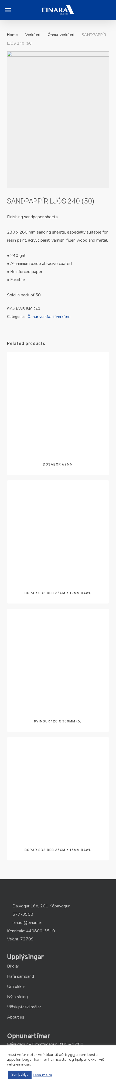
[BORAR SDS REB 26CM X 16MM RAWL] (58, 788)
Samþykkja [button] (19, 1074)
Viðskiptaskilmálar (24, 1007)
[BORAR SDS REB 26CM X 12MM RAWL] (58, 531)
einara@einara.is (26, 923)
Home (12, 34)
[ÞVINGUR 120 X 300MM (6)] (58, 659)
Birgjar (13, 966)
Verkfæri (32, 34)
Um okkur (16, 987)
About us (15, 1017)
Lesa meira (42, 1075)
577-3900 (22, 914)
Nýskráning (17, 997)
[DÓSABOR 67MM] (58, 402)
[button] (8, 10)
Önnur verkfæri (61, 34)
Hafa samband (20, 976)
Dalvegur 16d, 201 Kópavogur (40, 906)
